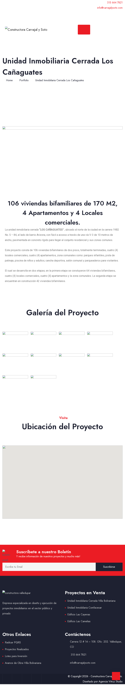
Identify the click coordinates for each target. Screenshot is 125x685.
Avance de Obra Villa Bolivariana (23, 663)
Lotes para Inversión (16, 656)
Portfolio (24, 80)
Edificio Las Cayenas (78, 614)
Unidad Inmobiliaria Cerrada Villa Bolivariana (91, 601)
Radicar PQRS (13, 642)
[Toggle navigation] (84, 29)
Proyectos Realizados (17, 649)
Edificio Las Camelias (78, 621)
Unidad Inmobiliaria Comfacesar (84, 608)
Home (9, 80)
